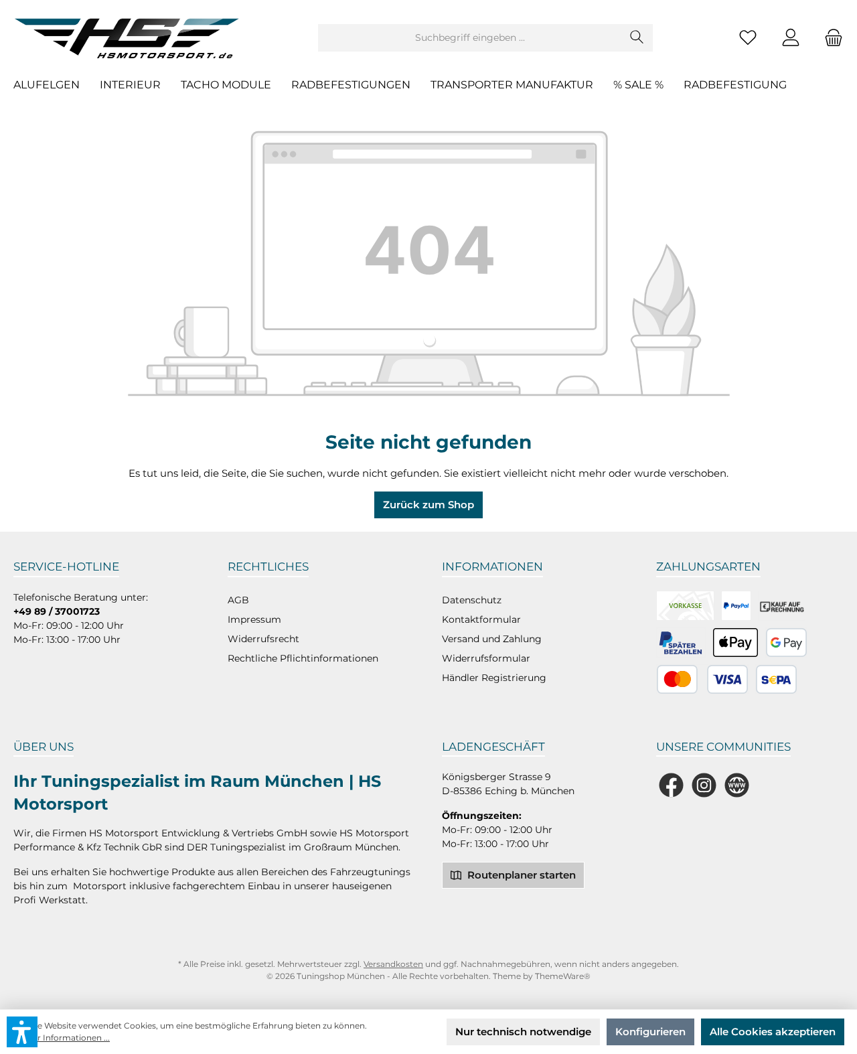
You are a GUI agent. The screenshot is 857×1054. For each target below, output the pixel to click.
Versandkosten (393, 964)
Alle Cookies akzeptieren (773, 1031)
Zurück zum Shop (428, 504)
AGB (238, 600)
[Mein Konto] (791, 38)
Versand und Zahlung (492, 639)
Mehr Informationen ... (65, 1038)
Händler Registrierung (494, 678)
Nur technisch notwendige (523, 1031)
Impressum (254, 619)
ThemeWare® (563, 976)
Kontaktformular (481, 619)
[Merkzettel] (748, 38)
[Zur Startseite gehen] (130, 37)
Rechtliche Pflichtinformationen (303, 658)
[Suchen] (637, 38)
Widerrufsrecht (263, 639)
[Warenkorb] (829, 38)
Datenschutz (471, 600)
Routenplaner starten (520, 875)
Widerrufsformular (486, 658)
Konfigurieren (650, 1031)
